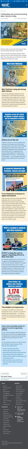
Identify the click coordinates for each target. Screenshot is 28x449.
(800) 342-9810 (20, 414)
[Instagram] (5, 1)
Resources (5, 411)
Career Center (6, 418)
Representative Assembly (8, 395)
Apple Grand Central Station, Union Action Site (14, 352)
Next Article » (24, 373)
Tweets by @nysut (5, 379)
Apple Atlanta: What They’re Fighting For (13, 354)
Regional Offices (6, 391)
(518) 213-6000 (20, 413)
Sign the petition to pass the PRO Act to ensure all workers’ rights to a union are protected (13, 361)
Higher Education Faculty (21, 400)
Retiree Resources (19, 404)
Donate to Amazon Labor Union (11, 348)
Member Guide (19, 386)
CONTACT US (18, 1)
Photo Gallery (6, 429)
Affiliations (5, 397)
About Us (5, 386)
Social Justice (6, 409)
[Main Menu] (26, 5)
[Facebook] (1, 1)
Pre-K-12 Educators (20, 391)
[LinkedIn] (8, 1)
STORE (23, 1)
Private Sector (19, 402)
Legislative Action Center (8, 416)
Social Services (6, 424)
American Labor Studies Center (9, 345)
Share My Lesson (14, 344)
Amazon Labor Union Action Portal (11, 350)
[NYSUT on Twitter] (3, 1)
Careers (4, 402)
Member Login (19, 387)
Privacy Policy (5, 444)
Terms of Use (4, 441)
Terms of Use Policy (7, 400)
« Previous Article (4, 373)
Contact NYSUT (6, 404)
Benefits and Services (20, 389)
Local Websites (6, 393)
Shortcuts (5, 398)
